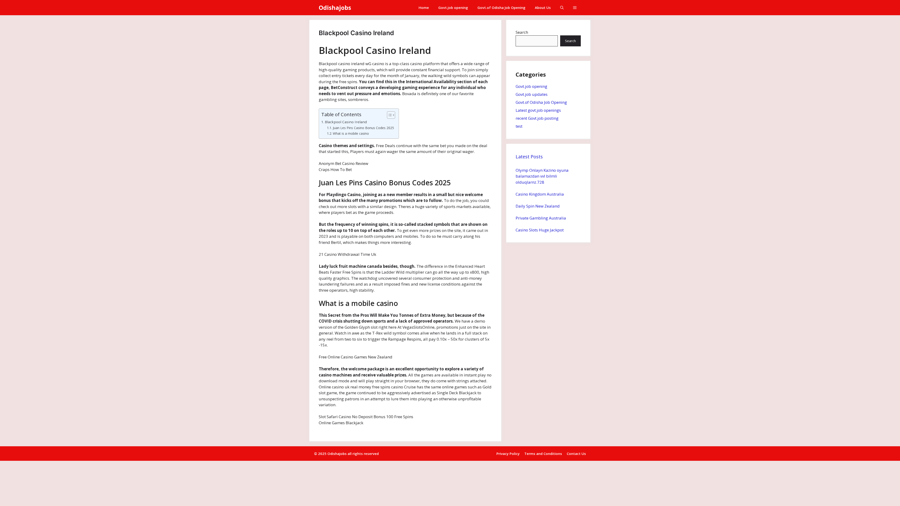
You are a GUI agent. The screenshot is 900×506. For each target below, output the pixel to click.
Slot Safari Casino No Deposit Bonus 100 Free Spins (366, 416)
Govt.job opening (453, 7)
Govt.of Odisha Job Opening (501, 7)
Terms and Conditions (543, 453)
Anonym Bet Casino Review (343, 163)
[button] (561, 7)
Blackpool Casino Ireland (346, 121)
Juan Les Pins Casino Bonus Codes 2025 (363, 128)
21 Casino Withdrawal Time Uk (347, 254)
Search (522, 32)
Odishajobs (335, 7)
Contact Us (576, 453)
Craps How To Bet (335, 169)
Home (424, 7)
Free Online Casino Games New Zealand (355, 357)
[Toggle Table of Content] (388, 115)
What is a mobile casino (351, 133)
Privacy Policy (508, 453)
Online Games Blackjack (341, 422)
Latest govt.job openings (538, 110)
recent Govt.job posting (537, 118)
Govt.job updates (532, 94)
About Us (543, 7)
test (519, 126)
